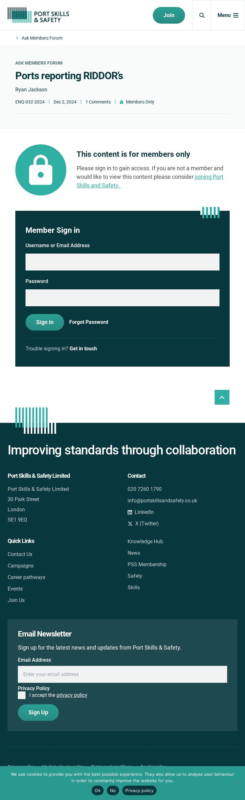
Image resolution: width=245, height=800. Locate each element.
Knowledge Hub (145, 541)
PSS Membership (147, 564)
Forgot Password (88, 322)
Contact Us (20, 554)
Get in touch (83, 349)
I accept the (58, 695)
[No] (237, 783)
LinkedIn (144, 512)
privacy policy (71, 695)
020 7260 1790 (145, 489)
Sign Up (38, 712)
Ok (97, 790)
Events (15, 589)
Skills (134, 587)
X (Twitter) (147, 524)
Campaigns (20, 566)
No (113, 790)
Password (37, 281)
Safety (135, 576)
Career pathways (26, 577)
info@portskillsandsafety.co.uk (162, 501)
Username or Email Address (58, 245)
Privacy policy (139, 790)
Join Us (16, 600)
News (134, 553)
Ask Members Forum (42, 38)
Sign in (45, 322)
